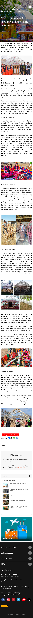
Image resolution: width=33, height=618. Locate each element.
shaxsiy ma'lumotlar (21, 467)
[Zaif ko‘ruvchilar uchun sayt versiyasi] (29, 11)
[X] (11, 438)
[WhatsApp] (14, 438)
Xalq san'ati (9, 11)
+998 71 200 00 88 (9, 574)
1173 (19, 595)
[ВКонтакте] (9, 438)
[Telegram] (17, 438)
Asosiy (3, 11)
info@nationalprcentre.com (11, 580)
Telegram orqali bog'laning (11, 435)
